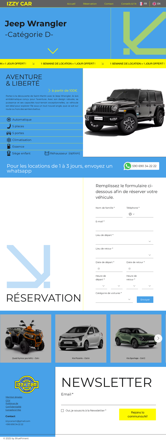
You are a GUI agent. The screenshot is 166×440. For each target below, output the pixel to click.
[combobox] (124, 241)
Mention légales (14, 397)
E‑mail (100, 221)
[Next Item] (158, 338)
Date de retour (135, 262)
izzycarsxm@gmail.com (18, 421)
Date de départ (105, 262)
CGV (8, 400)
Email (67, 394)
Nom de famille (105, 207)
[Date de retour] (129, 268)
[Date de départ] (99, 268)
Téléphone (132, 207)
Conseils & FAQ (13, 410)
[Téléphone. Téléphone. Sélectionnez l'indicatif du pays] (131, 214)
